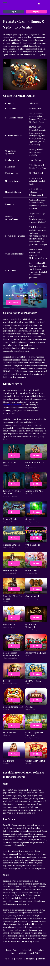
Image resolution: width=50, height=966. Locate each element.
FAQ (12, 953)
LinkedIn (41, 959)
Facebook (9, 959)
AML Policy (35, 953)
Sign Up (36, 12)
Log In (13, 12)
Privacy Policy (11, 950)
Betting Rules (27, 950)
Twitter (19, 959)
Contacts (40, 950)
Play (16, 455)
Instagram (30, 959)
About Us (22, 953)
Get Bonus (13, 302)
